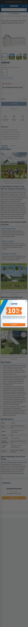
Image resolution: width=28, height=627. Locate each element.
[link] (14, 304)
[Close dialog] (26, 301)
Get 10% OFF (14, 324)
